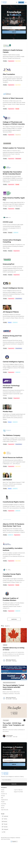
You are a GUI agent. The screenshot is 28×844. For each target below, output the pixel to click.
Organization (11, 61)
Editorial (5, 645)
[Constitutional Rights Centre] (14, 503)
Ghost (4, 839)
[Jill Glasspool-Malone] (14, 314)
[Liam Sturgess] (4, 736)
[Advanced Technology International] (14, 389)
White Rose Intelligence (9, 837)
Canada (17, 108)
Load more (14, 619)
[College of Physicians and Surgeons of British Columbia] (14, 125)
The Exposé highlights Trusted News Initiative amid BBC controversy (13, 687)
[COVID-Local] (14, 224)
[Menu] (26, 2)
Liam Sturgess (9, 735)
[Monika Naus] (14, 414)
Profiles (5, 61)
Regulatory (18, 134)
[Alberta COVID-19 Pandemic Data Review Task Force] (14, 526)
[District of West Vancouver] (14, 100)
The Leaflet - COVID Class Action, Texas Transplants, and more (13, 725)
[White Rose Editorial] (4, 660)
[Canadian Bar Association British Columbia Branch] (14, 175)
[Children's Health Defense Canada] (14, 52)
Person (9, 322)
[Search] (17, 2)
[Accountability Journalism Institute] (14, 551)
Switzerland (18, 158)
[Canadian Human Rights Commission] (14, 576)
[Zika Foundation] (14, 76)
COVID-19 (16, 232)
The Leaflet (5, 720)
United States (19, 298)
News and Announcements (9, 682)
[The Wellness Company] (14, 437)
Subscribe (21, 2)
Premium (17, 208)
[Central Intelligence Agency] (14, 364)
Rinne (8, 839)
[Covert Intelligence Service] (14, 290)
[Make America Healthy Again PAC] (14, 200)
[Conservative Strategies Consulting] (14, 245)
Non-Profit (18, 61)
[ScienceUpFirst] (14, 266)
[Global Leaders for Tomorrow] (14, 150)
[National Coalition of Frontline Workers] (14, 601)
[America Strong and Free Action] (14, 339)
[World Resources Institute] (14, 459)
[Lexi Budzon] (14, 481)
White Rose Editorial (11, 660)
